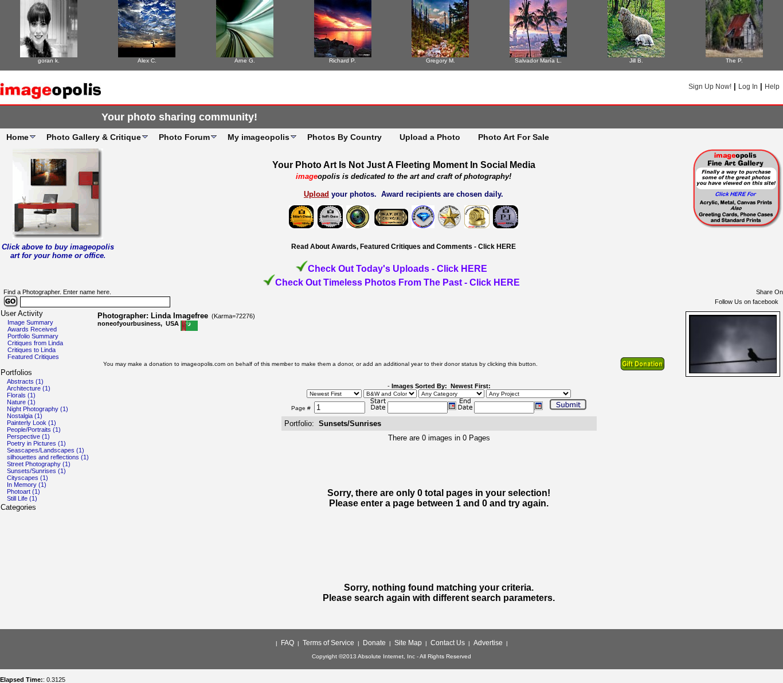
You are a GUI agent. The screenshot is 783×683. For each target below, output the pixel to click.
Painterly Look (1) (31, 422)
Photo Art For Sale (513, 137)
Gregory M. (440, 60)
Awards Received (32, 329)
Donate (374, 643)
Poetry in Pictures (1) (36, 443)
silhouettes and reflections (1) (48, 457)
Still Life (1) (22, 498)
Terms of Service (328, 643)
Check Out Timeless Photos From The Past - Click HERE (397, 282)
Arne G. (244, 60)
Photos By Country (344, 137)
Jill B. (636, 60)
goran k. (49, 60)
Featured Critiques (33, 356)
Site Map (408, 643)
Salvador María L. (538, 60)
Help (772, 87)
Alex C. (147, 60)
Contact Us (447, 643)
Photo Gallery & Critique (93, 137)
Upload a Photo (430, 137)
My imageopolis (258, 137)
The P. (734, 60)
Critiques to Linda (31, 349)
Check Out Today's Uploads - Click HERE (397, 269)
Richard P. (342, 60)
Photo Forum (184, 137)
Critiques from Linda (35, 342)
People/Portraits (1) (34, 429)
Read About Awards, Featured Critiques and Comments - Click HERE (403, 247)
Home (17, 137)
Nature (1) (21, 402)
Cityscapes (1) (27, 477)
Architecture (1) (28, 388)
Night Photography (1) (37, 408)
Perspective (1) (28, 436)
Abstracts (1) (25, 381)
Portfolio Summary (32, 336)
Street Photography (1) (39, 463)
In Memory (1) (26, 484)
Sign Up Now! (709, 87)
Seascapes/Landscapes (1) (45, 450)
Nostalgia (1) (24, 415)
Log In (748, 87)
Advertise (488, 643)
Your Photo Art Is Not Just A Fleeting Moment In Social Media (403, 165)
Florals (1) (21, 395)
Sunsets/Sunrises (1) (36, 470)
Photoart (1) (23, 491)
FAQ (287, 643)
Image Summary (30, 322)
